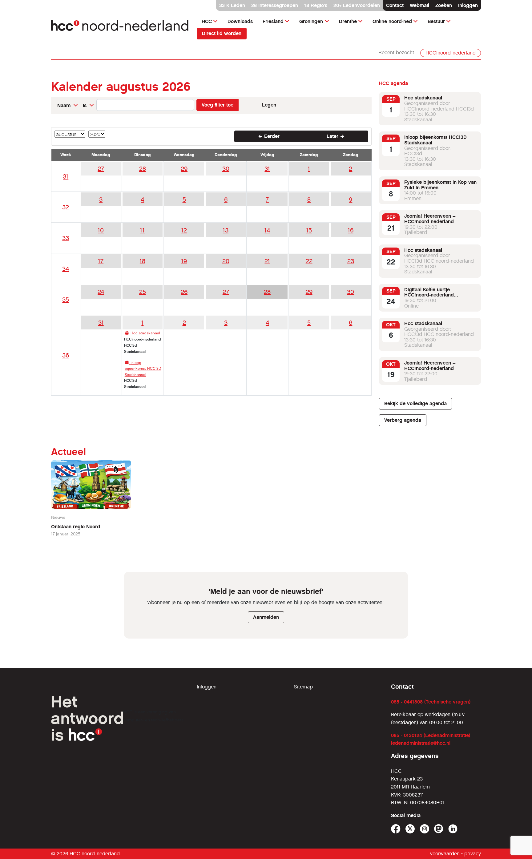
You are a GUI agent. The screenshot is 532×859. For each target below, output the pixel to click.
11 (142, 230)
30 (225, 168)
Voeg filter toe (217, 105)
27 (101, 168)
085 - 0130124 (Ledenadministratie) (430, 735)
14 (267, 230)
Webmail (419, 5)
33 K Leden (232, 5)
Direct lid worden (221, 33)
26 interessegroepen (274, 5)
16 (350, 230)
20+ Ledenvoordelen (356, 5)
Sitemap (303, 687)
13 (225, 230)
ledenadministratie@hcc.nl (420, 743)
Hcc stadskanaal (423, 98)
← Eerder (269, 136)
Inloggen (468, 5)
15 (309, 230)
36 (65, 355)
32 (65, 207)
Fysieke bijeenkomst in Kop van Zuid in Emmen (440, 185)
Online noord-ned (392, 21)
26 (184, 292)
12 (184, 230)
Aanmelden (266, 617)
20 (225, 261)
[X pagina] (410, 829)
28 (142, 168)
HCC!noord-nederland (450, 53)
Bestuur (436, 21)
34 (65, 268)
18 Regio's (315, 5)
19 (184, 261)
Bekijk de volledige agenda (415, 403)
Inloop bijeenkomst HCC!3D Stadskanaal (435, 140)
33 (65, 238)
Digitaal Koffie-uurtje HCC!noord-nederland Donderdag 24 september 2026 (440, 295)
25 (142, 292)
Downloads (240, 21)
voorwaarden (445, 854)
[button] (67, 105)
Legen (269, 105)
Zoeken (443, 5)
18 (142, 261)
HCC (207, 21)
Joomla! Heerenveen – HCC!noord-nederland (430, 218)
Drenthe (348, 21)
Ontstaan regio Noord (75, 527)
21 (267, 261)
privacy (472, 854)
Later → (336, 136)
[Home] (120, 27)
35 (65, 299)
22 (309, 261)
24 (101, 292)
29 (184, 168)
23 (350, 261)
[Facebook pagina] (396, 829)
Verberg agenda (402, 420)
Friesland (273, 21)
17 (100, 261)
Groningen (311, 21)
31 (65, 176)
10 (101, 230)
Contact (395, 5)
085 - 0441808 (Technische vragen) (430, 702)
